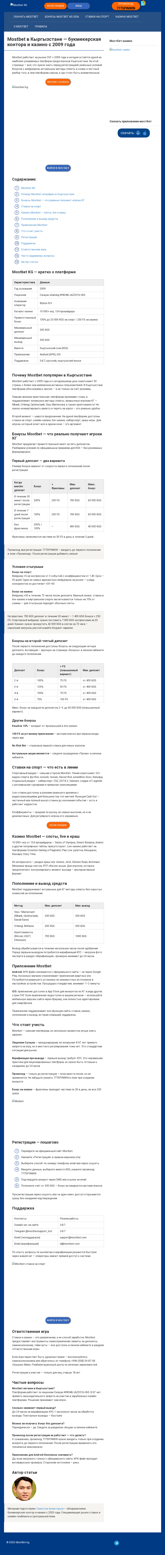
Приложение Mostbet (34, 225)
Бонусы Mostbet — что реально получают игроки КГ (53, 200)
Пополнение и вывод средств (39, 218)
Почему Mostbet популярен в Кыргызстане (47, 194)
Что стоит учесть (32, 231)
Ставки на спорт (97, 16)
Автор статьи (29, 261)
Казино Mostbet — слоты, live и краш (43, 212)
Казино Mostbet (127, 16)
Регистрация (29, 237)
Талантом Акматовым (49, 1508)
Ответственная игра (33, 249)
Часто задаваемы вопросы (38, 255)
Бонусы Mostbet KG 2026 (62, 16)
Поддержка (28, 243)
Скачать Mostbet (26, 16)
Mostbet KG (28, 188)
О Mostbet (21, 26)
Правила (41, 26)
